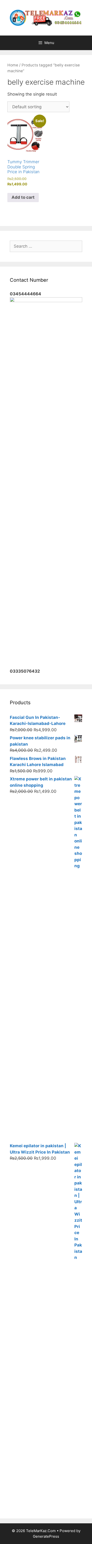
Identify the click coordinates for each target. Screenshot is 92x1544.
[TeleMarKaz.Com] (46, 17)
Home (12, 65)
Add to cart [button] (23, 197)
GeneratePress (46, 1536)
